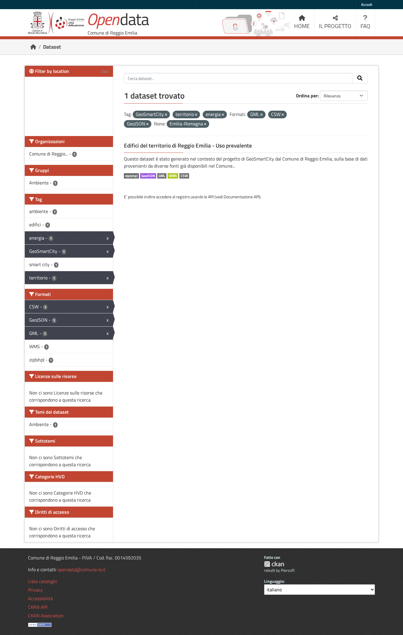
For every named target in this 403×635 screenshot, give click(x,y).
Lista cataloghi (42, 581)
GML (161, 176)
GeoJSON (148, 176)
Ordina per (306, 95)
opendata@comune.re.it (82, 569)
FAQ (365, 26)
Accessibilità (40, 598)
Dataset (52, 47)
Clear (105, 71)
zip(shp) (131, 176)
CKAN (274, 564)
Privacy (35, 589)
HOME (302, 26)
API (211, 197)
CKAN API (37, 607)
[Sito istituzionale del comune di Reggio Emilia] (56, 23)
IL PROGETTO (335, 26)
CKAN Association (46, 615)
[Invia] (360, 78)
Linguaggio (274, 581)
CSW (184, 176)
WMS (173, 176)
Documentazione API (241, 197)
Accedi (366, 4)
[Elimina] (166, 114)
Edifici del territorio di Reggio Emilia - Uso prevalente (188, 145)
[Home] (33, 47)
